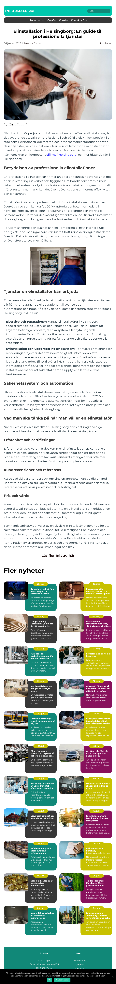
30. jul (41, 713)
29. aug (41, 584)
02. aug (96, 648)
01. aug (96, 681)
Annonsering (37, 20)
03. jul (41, 811)
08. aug (96, 616)
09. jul (96, 746)
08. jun (96, 843)
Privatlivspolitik (62, 980)
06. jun (40, 875)
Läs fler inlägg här (58, 555)
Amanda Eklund (33, 43)
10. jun (96, 811)
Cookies (63, 20)
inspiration (106, 43)
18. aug (40, 616)
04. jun (40, 908)
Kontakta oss (79, 20)
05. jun (96, 875)
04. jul (96, 778)
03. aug (41, 648)
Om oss (51, 20)
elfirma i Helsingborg (61, 154)
